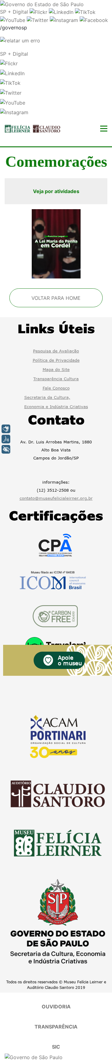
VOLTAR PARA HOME (56, 298)
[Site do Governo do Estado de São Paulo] (42, 4)
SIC (56, 1047)
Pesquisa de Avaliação (56, 350)
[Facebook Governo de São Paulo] (94, 19)
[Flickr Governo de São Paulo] (39, 12)
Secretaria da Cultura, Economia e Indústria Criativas (56, 402)
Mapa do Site (56, 369)
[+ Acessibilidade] (6, 449)
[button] (9, 63)
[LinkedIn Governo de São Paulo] (62, 12)
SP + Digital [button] (14, 54)
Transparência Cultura (56, 378)
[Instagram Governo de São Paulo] (65, 19)
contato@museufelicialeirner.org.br (56, 498)
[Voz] (6, 439)
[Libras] (6, 429)
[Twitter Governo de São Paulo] (38, 19)
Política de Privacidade (56, 360)
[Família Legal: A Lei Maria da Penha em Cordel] (56, 243)
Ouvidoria (56, 1006)
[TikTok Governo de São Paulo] (85, 12)
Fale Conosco (56, 388)
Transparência (56, 1027)
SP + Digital (14, 12)
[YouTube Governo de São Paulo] (13, 19)
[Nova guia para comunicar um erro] (20, 40)
